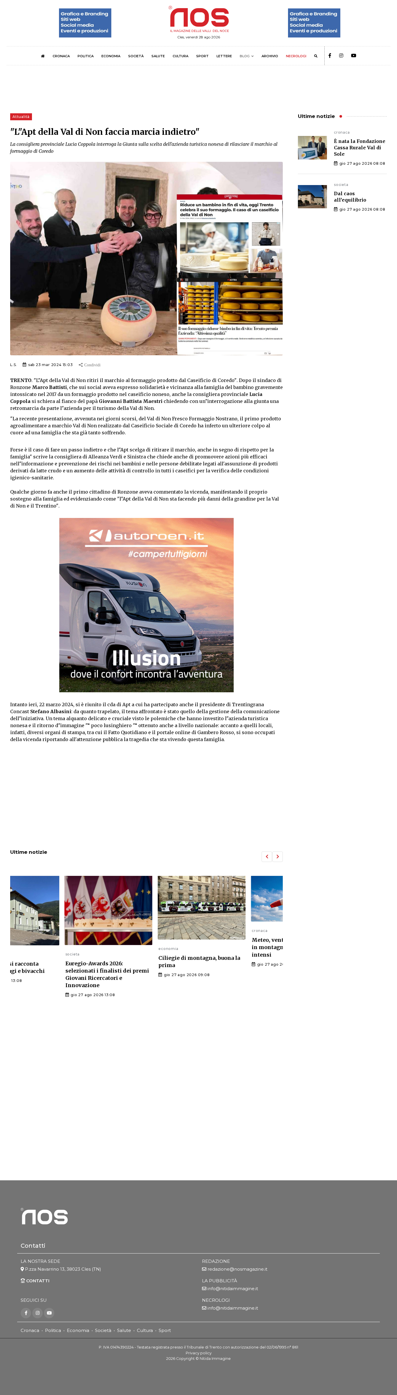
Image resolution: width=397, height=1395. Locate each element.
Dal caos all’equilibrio (350, 197)
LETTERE (224, 56)
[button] (267, 856)
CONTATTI (37, 1280)
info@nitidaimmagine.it (233, 1288)
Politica (53, 1330)
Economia (78, 1330)
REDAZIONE (216, 1261)
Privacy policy (199, 1353)
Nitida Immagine (215, 1358)
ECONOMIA (110, 56)
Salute (124, 1330)
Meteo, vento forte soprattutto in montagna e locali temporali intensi (238, 947)
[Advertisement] (146, 796)
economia (113, 948)
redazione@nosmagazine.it (237, 1269)
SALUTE (158, 56)
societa (17, 954)
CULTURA (180, 56)
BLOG (245, 56)
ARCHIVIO (270, 56)
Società (103, 1330)
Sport (165, 1330)
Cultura (145, 1330)
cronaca (204, 930)
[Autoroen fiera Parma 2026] (146, 605)
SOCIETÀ (136, 56)
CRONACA (61, 56)
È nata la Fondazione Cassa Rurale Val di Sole (359, 147)
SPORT (202, 56)
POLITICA (86, 56)
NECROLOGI (296, 56)
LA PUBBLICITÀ (219, 1280)
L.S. (13, 365)
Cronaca (30, 1330)
